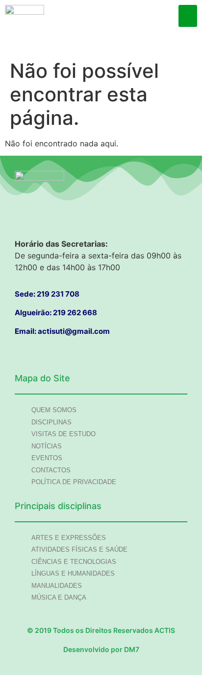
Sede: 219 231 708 (47, 294)
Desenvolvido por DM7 (101, 649)
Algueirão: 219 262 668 (56, 312)
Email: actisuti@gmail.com (62, 331)
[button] (187, 16)
